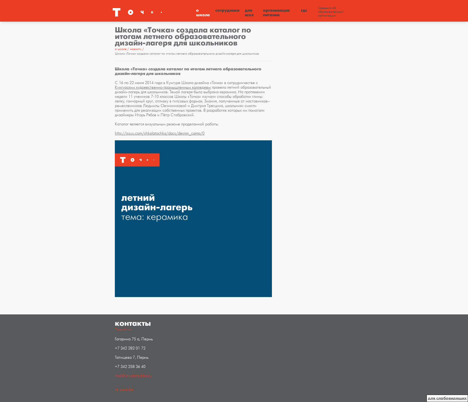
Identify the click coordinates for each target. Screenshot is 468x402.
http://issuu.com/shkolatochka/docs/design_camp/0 (159, 133)
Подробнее (123, 329)
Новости (136, 49)
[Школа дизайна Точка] (153, 12)
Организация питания (276, 13)
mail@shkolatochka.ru (133, 375)
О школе (203, 13)
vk (117, 389)
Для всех (249, 13)
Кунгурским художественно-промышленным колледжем (163, 87)
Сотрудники (227, 10)
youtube (127, 389)
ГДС (304, 10)
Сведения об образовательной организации (330, 12)
